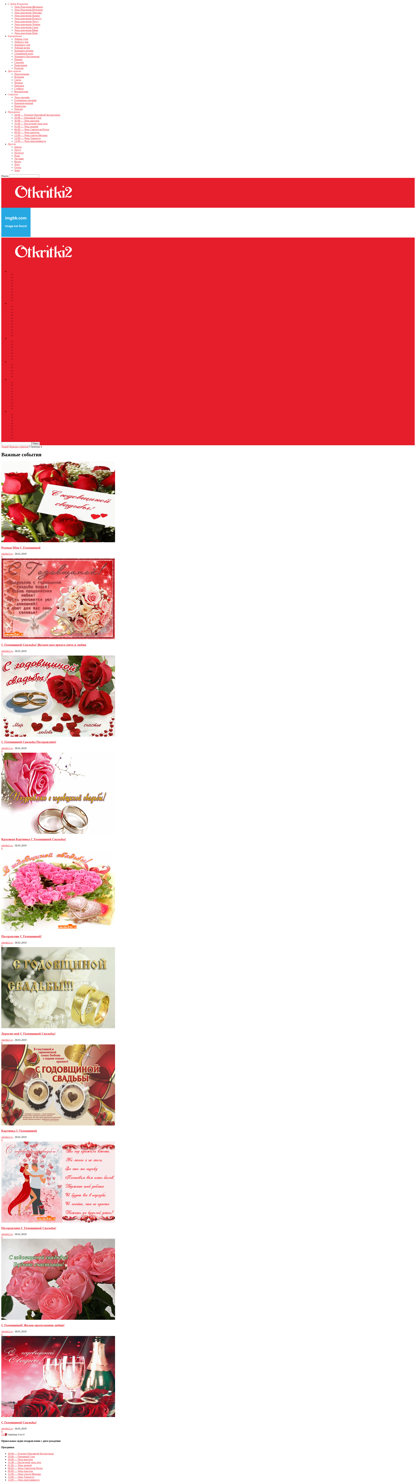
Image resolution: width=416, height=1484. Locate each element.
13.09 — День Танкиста (27, 138)
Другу (17, 150)
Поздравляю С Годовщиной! (21, 936)
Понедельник (21, 74)
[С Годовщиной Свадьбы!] (58, 1416)
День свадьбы (22, 97)
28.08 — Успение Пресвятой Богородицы (37, 115)
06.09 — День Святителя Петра (31, 129)
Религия (18, 68)
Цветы (18, 147)
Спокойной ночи (23, 53)
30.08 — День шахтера (26, 120)
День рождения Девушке (28, 12)
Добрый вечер (22, 47)
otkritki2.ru (7, 553)
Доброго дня (21, 42)
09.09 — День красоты (26, 132)
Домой (5, 446)
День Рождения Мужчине (28, 9)
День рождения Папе (26, 33)
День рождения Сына (26, 27)
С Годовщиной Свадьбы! (19, 1422)
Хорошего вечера (23, 50)
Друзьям (19, 158)
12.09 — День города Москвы (30, 135)
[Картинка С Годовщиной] (58, 1124)
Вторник (19, 77)
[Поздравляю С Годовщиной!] (58, 930)
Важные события (18, 446)
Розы (17, 155)
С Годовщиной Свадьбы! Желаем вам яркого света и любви (43, 644)
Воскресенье (21, 91)
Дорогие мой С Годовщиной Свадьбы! (28, 1033)
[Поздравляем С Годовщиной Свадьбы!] (58, 1221)
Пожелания (20, 65)
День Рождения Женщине (28, 7)
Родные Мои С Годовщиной (20, 547)
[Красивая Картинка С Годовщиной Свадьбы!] (58, 833)
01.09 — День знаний (26, 126)
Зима (17, 170)
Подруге (19, 152)
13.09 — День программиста (30, 141)
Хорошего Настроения (26, 56)
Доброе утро (21, 39)
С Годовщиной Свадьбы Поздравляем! (28, 742)
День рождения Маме (26, 30)
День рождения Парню (27, 15)
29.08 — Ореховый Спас (28, 117)
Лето (17, 164)
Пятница (19, 85)
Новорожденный (23, 103)
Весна (17, 161)
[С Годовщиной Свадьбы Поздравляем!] (58, 735)
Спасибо (19, 62)
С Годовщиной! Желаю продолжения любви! (33, 1325)
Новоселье (20, 106)
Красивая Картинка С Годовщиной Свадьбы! (33, 839)
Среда (17, 79)
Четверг (18, 82)
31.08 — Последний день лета (31, 123)
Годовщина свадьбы (25, 100)
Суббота (19, 88)
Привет (18, 59)
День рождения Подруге (27, 18)
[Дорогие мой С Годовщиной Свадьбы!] (58, 1027)
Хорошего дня (22, 44)
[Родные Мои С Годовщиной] (58, 541)
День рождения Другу (26, 21)
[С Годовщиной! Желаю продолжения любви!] (58, 1318)
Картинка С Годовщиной (19, 1130)
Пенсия (18, 109)
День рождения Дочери (27, 24)
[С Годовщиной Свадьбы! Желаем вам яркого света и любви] (58, 638)
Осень (17, 167)
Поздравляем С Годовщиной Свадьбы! (28, 1228)
